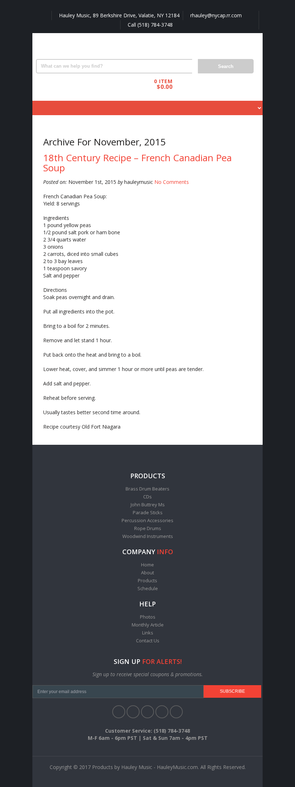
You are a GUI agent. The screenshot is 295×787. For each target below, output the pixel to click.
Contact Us (147, 640)
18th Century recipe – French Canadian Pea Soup (137, 163)
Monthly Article (148, 624)
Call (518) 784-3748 (149, 24)
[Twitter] (133, 711)
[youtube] (161, 711)
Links (147, 632)
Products (147, 580)
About (147, 572)
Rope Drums (147, 528)
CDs (147, 496)
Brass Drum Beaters (147, 488)
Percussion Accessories (147, 520)
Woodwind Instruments (147, 536)
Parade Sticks (148, 512)
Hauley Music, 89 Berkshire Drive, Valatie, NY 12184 (119, 15)
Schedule (147, 588)
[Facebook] (118, 711)
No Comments (171, 181)
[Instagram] (176, 711)
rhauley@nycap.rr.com (215, 15)
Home (147, 564)
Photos (147, 617)
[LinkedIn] (147, 711)
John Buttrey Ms (148, 504)
